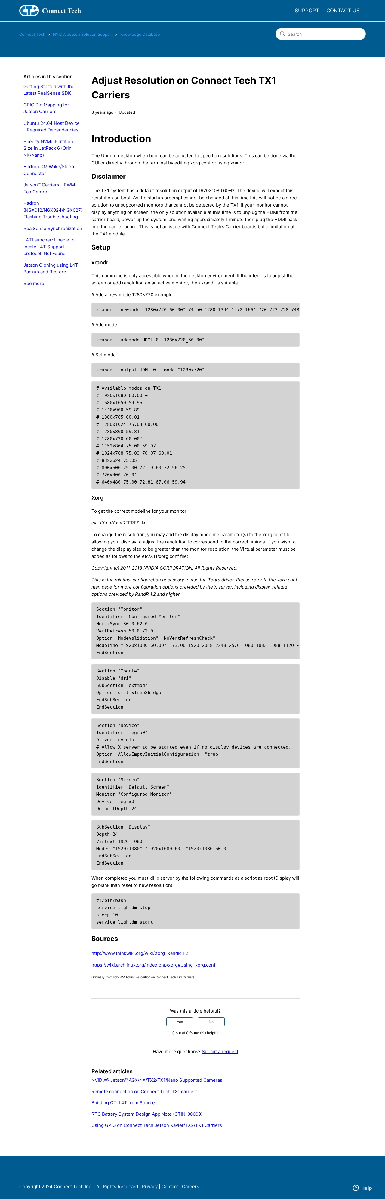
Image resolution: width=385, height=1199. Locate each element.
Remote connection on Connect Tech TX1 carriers (144, 1091)
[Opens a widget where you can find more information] (362, 1188)
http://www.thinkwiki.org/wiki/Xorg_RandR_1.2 (139, 953)
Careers (190, 1186)
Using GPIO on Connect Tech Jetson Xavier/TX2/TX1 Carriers (156, 1125)
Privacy (150, 1186)
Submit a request (220, 1051)
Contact (170, 1186)
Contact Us (343, 11)
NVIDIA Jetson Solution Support (83, 34)
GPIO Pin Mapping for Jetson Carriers (46, 108)
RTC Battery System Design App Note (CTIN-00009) (146, 1114)
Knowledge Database (140, 34)
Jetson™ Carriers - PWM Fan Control (49, 188)
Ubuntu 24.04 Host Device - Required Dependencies (51, 126)
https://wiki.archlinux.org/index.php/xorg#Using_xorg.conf (153, 965)
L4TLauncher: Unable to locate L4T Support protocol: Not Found (49, 246)
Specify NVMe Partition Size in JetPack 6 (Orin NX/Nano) (48, 148)
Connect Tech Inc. (73, 1186)
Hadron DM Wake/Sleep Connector (48, 170)
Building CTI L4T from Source (123, 1102)
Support (307, 11)
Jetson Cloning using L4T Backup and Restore (50, 268)
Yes (180, 1021)
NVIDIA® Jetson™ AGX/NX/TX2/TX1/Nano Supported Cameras (156, 1080)
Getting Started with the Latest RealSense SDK (49, 90)
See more (33, 283)
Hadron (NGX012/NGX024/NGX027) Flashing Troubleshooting (52, 210)
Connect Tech (32, 34)
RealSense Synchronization (52, 228)
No (211, 1021)
